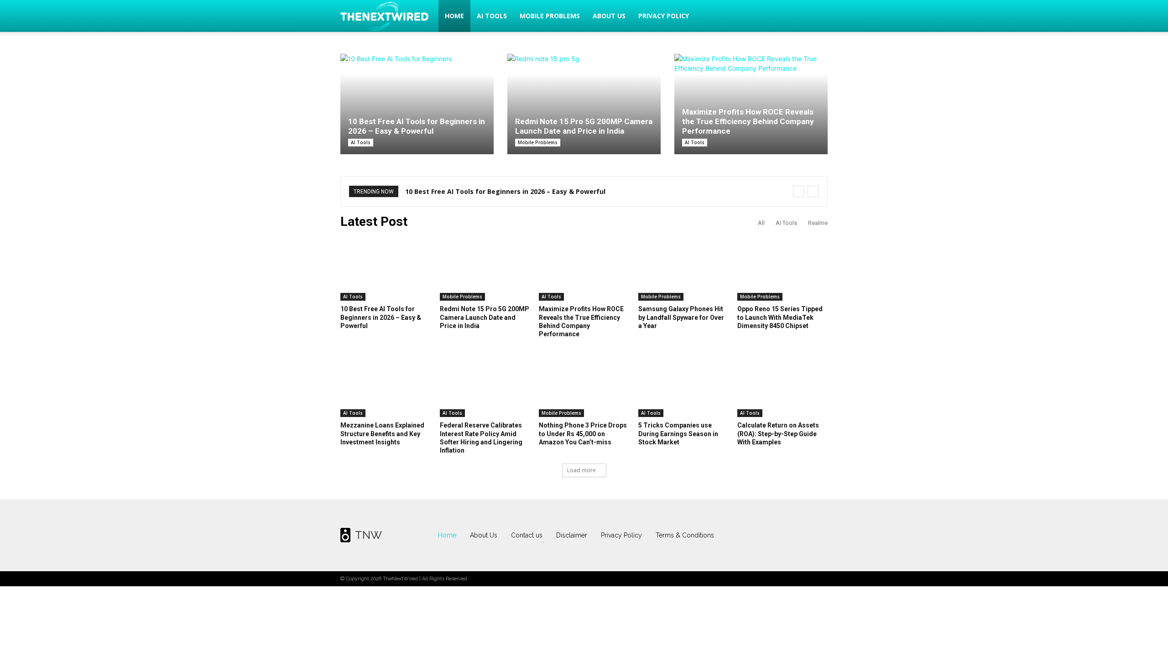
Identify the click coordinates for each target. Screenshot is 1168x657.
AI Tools (492, 15)
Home (454, 15)
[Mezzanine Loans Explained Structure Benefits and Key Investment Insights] (385, 385)
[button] (817, 16)
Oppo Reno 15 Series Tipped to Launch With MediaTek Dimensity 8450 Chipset (780, 317)
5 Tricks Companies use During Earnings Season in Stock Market (678, 433)
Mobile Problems (550, 15)
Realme (818, 222)
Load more (581, 470)
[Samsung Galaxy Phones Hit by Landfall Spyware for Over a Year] (683, 269)
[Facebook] (765, 535)
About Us (609, 15)
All (761, 222)
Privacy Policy (663, 15)
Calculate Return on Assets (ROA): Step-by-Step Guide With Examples (778, 433)
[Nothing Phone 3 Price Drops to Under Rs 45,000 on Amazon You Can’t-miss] (584, 385)
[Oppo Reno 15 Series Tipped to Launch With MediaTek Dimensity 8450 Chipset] (782, 269)
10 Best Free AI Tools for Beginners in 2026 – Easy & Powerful (416, 126)
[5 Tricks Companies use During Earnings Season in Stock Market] (683, 385)
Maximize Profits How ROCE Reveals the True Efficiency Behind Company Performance (748, 121)
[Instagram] (782, 535)
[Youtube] (818, 535)
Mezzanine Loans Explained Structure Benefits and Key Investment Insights (382, 433)
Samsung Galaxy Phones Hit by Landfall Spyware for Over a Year (681, 317)
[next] (813, 191)
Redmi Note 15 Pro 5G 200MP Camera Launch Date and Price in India (583, 126)
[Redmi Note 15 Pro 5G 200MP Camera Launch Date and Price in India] (584, 99)
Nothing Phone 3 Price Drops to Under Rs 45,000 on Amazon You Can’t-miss (583, 433)
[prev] (798, 191)
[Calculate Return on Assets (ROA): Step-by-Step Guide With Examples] (782, 385)
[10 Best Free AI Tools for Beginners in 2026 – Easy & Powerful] (417, 104)
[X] (801, 535)
